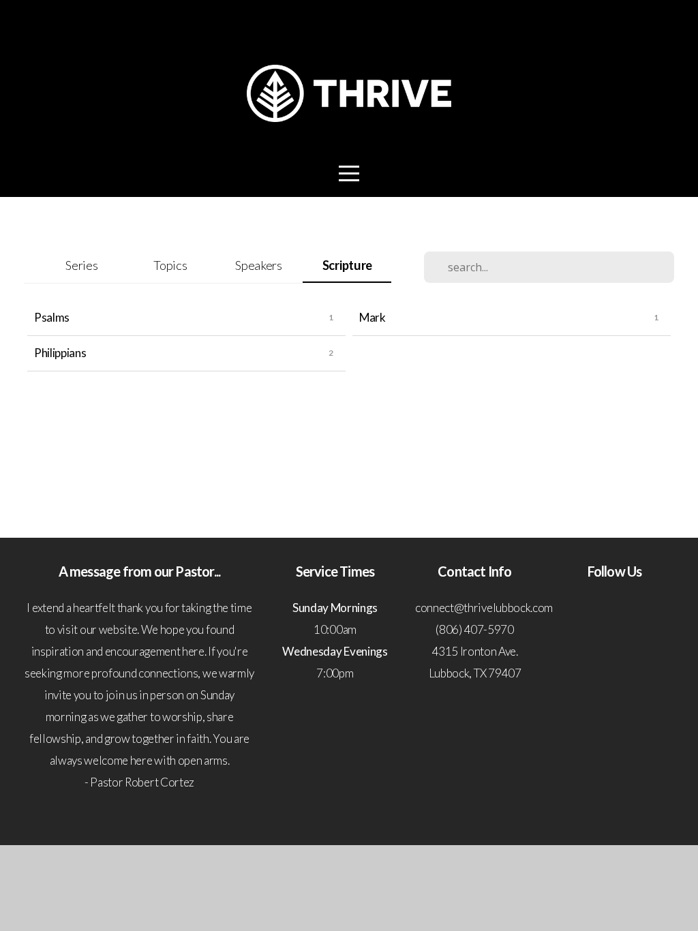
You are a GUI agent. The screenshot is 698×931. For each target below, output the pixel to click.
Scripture (347, 265)
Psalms (52, 317)
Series (81, 265)
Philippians (60, 353)
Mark (372, 317)
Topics (170, 265)
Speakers (258, 265)
